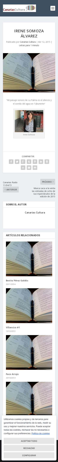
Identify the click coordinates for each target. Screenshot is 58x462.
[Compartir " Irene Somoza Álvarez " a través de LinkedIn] (41, 162)
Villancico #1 (13, 327)
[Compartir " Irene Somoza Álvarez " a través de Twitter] (17, 162)
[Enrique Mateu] (29, 399)
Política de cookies (41, 433)
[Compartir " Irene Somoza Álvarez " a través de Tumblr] (29, 162)
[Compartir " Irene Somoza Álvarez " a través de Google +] (23, 162)
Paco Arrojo (12, 374)
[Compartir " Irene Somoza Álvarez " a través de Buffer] (47, 162)
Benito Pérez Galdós (17, 280)
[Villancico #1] (29, 305)
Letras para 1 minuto (29, 45)
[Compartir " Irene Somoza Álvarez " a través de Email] (29, 168)
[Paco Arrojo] (29, 352)
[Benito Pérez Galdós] (29, 259)
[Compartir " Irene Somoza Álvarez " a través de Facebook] (11, 162)
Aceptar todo (29, 441)
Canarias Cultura (28, 41)
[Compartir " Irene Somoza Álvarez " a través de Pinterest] (35, 162)
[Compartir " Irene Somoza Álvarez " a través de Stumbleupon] (23, 168)
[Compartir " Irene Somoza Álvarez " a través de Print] (35, 168)
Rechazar (29, 448)
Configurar (29, 455)
